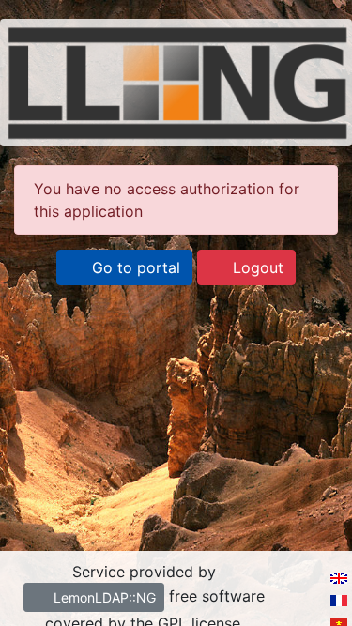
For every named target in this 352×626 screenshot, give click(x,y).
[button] (124, 267)
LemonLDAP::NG (103, 597)
